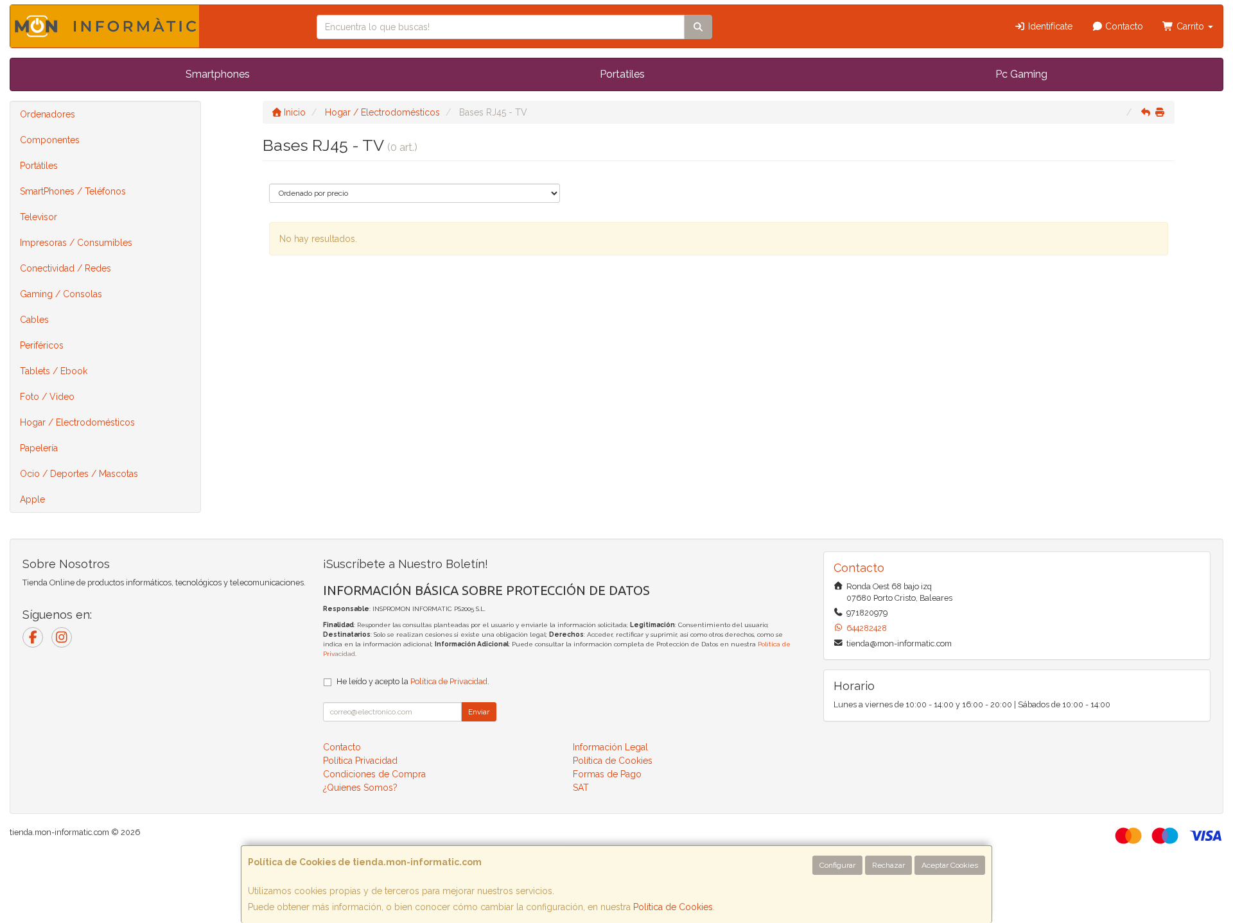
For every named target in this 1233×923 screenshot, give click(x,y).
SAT (581, 787)
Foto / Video (47, 397)
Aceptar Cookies (950, 865)
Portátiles (39, 165)
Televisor (38, 217)
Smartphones (218, 74)
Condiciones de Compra (374, 774)
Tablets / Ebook (53, 371)
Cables (34, 320)
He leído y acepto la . (413, 681)
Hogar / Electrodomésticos (77, 422)
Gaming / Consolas (61, 294)
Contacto (1123, 26)
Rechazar (888, 865)
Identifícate (1049, 26)
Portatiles (622, 74)
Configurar (837, 865)
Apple (32, 499)
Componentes (50, 140)
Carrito (1190, 26)
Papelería (39, 448)
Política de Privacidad (448, 681)
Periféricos (42, 345)
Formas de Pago (607, 774)
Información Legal (610, 747)
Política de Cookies (673, 907)
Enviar (478, 711)
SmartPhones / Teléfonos (73, 191)
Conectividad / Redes (65, 268)
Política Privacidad (360, 760)
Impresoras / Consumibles (76, 242)
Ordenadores (47, 114)
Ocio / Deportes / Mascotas (79, 474)
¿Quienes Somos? (360, 787)
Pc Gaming (1021, 74)
